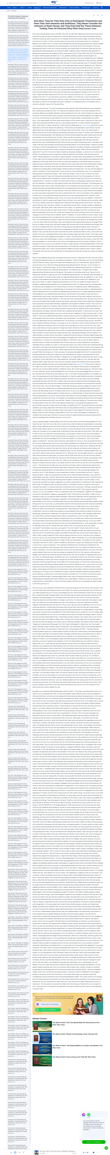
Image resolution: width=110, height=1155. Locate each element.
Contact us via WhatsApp (94, 1142)
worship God (81, 364)
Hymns (30, 7)
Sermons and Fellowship (50, 7)
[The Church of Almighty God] (55, 3)
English (100, 3)
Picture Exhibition (74, 7)
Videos (22, 7)
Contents (36, 15)
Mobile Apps (90, 3)
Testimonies (62, 7)
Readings (36, 7)
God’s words (86, 125)
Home (9, 7)
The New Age (85, 7)
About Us (95, 7)
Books (14, 7)
